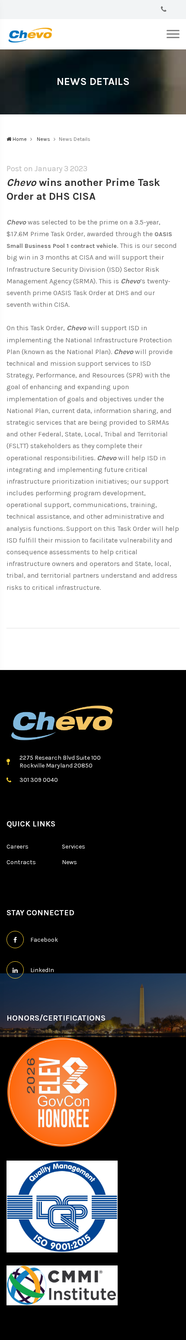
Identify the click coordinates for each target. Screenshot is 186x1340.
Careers (17, 846)
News (42, 139)
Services (73, 846)
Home (19, 139)
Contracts (21, 862)
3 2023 (74, 168)
